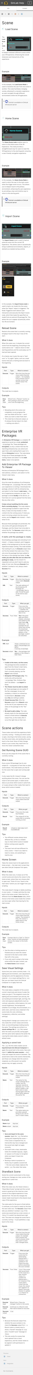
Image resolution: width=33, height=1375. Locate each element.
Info (8, 8)
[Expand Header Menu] (30, 2)
